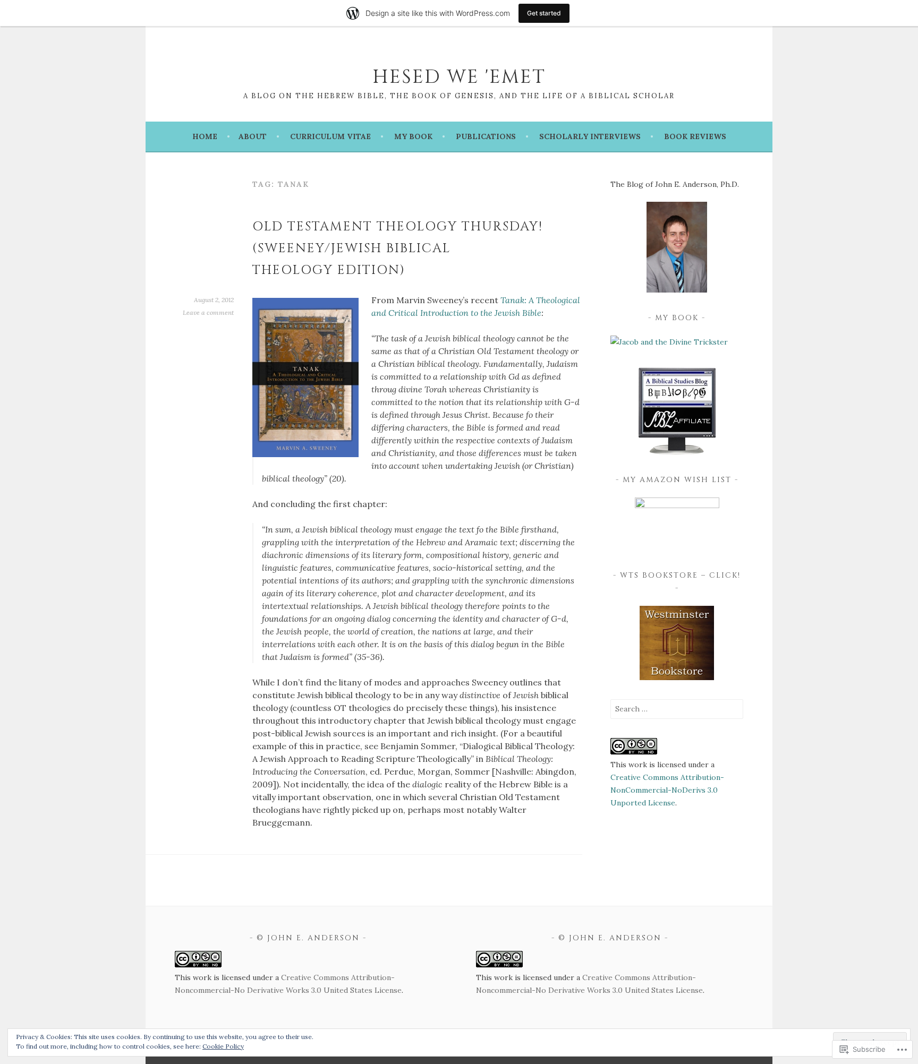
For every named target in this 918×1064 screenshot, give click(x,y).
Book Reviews (695, 136)
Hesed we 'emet (459, 77)
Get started (544, 13)
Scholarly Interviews (590, 136)
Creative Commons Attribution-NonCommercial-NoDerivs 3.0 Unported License (667, 790)
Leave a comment (208, 312)
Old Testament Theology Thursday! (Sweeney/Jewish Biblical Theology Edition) (397, 248)
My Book (413, 136)
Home (204, 136)
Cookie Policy (223, 1046)
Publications (486, 136)
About (253, 136)
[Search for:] (676, 709)
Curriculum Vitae (330, 136)
